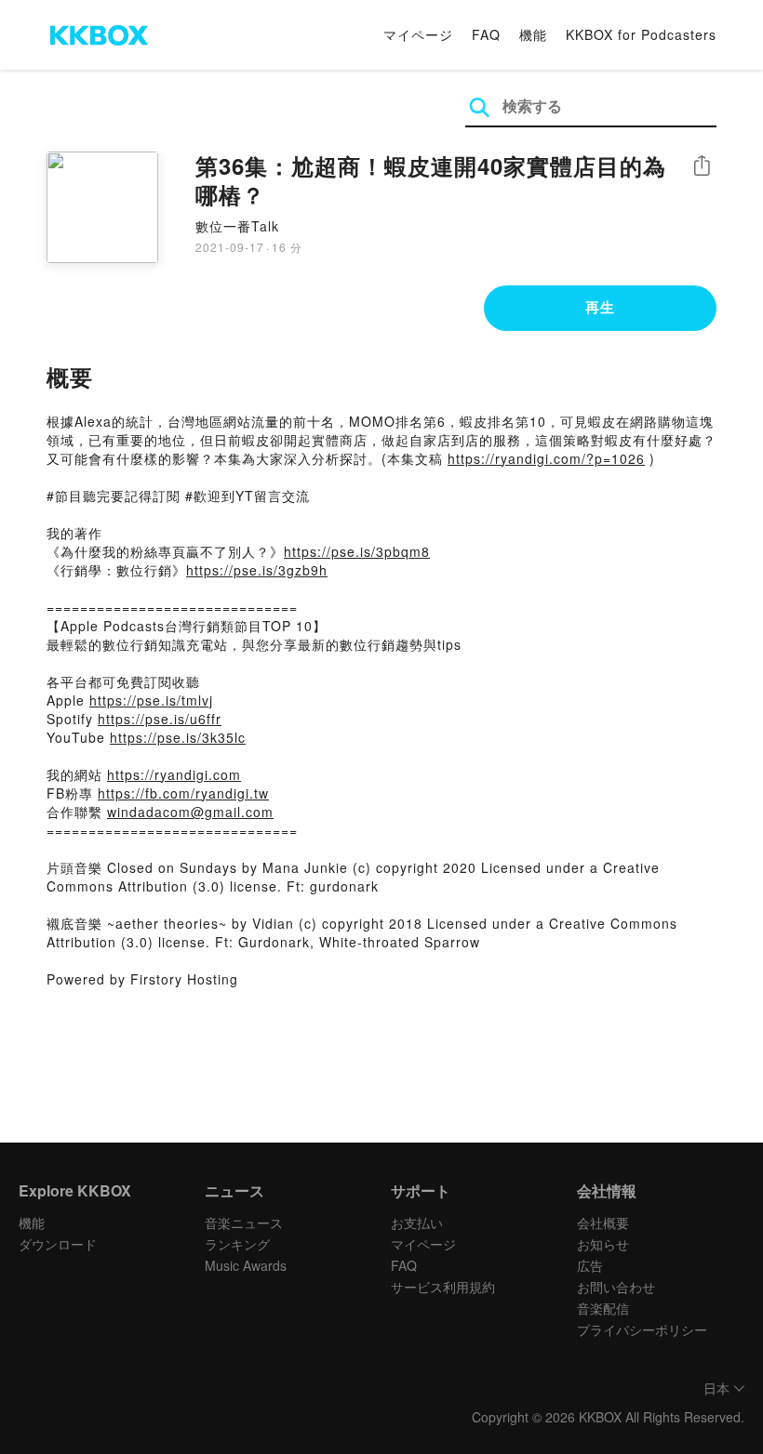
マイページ (418, 34)
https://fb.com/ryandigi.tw (183, 793)
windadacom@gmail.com (190, 811)
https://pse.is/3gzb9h (257, 570)
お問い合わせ (616, 1286)
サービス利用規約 (443, 1286)
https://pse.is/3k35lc (178, 737)
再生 (600, 307)
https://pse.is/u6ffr (159, 718)
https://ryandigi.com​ (174, 774)
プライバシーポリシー (642, 1329)
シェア (701, 166)
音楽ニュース (244, 1222)
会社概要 (603, 1222)
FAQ (486, 34)
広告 (590, 1265)
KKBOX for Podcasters (641, 34)
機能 (533, 34)
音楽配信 (603, 1308)
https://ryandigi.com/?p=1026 (546, 458)
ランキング (237, 1244)
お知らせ (603, 1244)
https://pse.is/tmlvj (151, 700)
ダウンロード (58, 1244)
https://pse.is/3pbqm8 (357, 551)
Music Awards (246, 1265)
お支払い (417, 1222)
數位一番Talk (237, 226)
